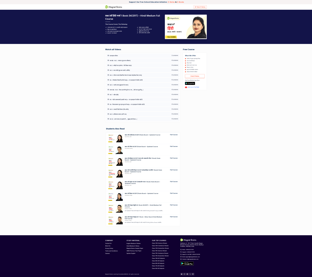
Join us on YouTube (193, 87)
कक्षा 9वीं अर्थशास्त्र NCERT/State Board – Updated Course (142, 135)
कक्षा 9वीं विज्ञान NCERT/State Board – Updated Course (141, 193)
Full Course (174, 134)
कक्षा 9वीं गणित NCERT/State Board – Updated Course (141, 146)
